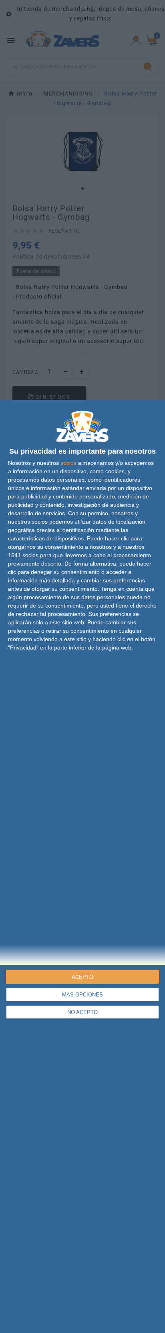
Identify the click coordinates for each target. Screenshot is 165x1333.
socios (68, 463)
